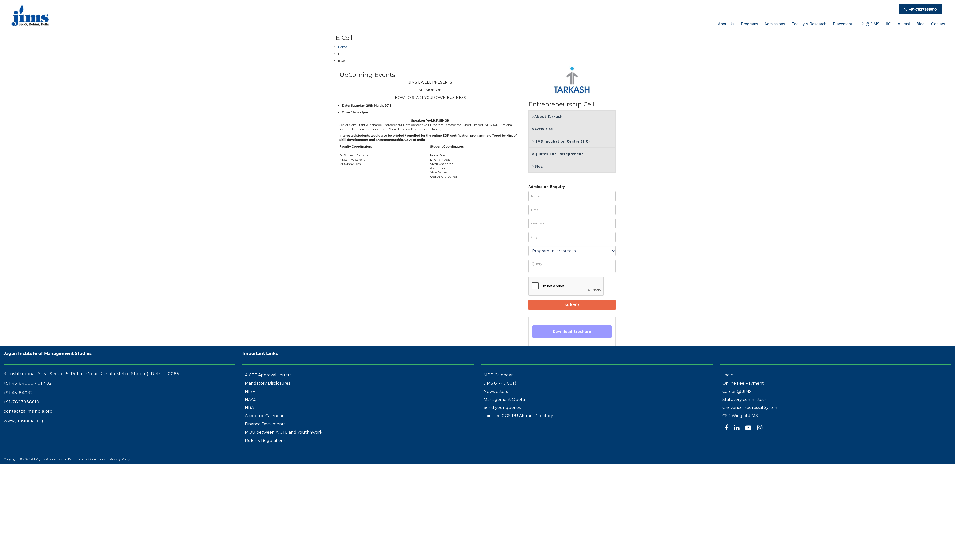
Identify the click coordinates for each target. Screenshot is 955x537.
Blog (920, 24)
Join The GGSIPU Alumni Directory (518, 415)
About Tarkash (548, 116)
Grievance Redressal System (750, 407)
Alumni (904, 24)
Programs (749, 24)
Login (727, 375)
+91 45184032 (18, 392)
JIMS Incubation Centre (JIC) (562, 141)
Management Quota (504, 399)
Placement (842, 24)
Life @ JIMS (869, 24)
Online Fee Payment (743, 383)
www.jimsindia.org (23, 420)
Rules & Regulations (265, 440)
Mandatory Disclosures (267, 383)
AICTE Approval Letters (268, 375)
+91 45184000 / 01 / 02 (28, 383)
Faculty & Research (809, 24)
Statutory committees (744, 399)
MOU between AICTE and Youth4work (283, 432)
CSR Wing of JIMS (740, 415)
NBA (249, 407)
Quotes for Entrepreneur (558, 153)
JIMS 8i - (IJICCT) (500, 383)
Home (342, 47)
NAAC (250, 399)
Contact (938, 24)
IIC (888, 24)
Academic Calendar (264, 415)
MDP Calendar (498, 375)
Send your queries (502, 407)
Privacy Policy (120, 459)
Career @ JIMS (737, 391)
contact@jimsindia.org (28, 411)
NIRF (250, 391)
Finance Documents (265, 424)
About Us (726, 24)
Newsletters (496, 391)
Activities (543, 129)
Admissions (774, 24)
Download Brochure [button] (572, 331)
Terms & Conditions (91, 459)
